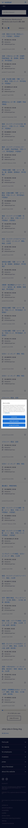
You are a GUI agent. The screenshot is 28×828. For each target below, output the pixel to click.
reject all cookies (14, 421)
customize (14, 417)
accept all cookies (14, 425)
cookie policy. (7, 412)
